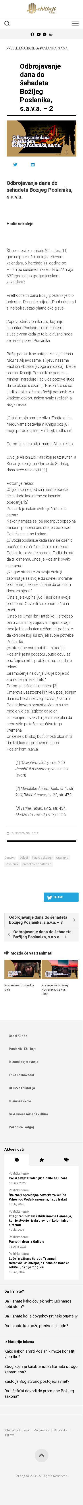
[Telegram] (45, 34)
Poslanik (12, 864)
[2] (26, 502)
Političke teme (19, 1173)
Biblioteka (61, 1430)
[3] (55, 685)
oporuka (62, 857)
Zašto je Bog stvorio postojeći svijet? (36, 1381)
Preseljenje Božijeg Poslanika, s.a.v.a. (37, 48)
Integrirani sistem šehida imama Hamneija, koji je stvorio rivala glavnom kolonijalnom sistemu (40, 1220)
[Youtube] (38, 34)
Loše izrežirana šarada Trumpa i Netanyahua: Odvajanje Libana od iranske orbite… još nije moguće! (39, 1263)
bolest (23, 857)
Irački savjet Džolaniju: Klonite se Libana (38, 1178)
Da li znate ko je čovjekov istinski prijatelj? (41, 1316)
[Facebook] (32, 34)
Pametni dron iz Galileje (26, 1241)
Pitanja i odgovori (16, 1430)
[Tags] (66, 1160)
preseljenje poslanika (36, 864)
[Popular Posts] (41, 1160)
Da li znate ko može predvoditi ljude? (36, 1325)
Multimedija (41, 1430)
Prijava (10, 1435)
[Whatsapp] (51, 34)
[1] (44, 470)
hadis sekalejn (42, 857)
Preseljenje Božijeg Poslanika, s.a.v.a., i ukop (55, 990)
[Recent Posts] (16, 1160)
